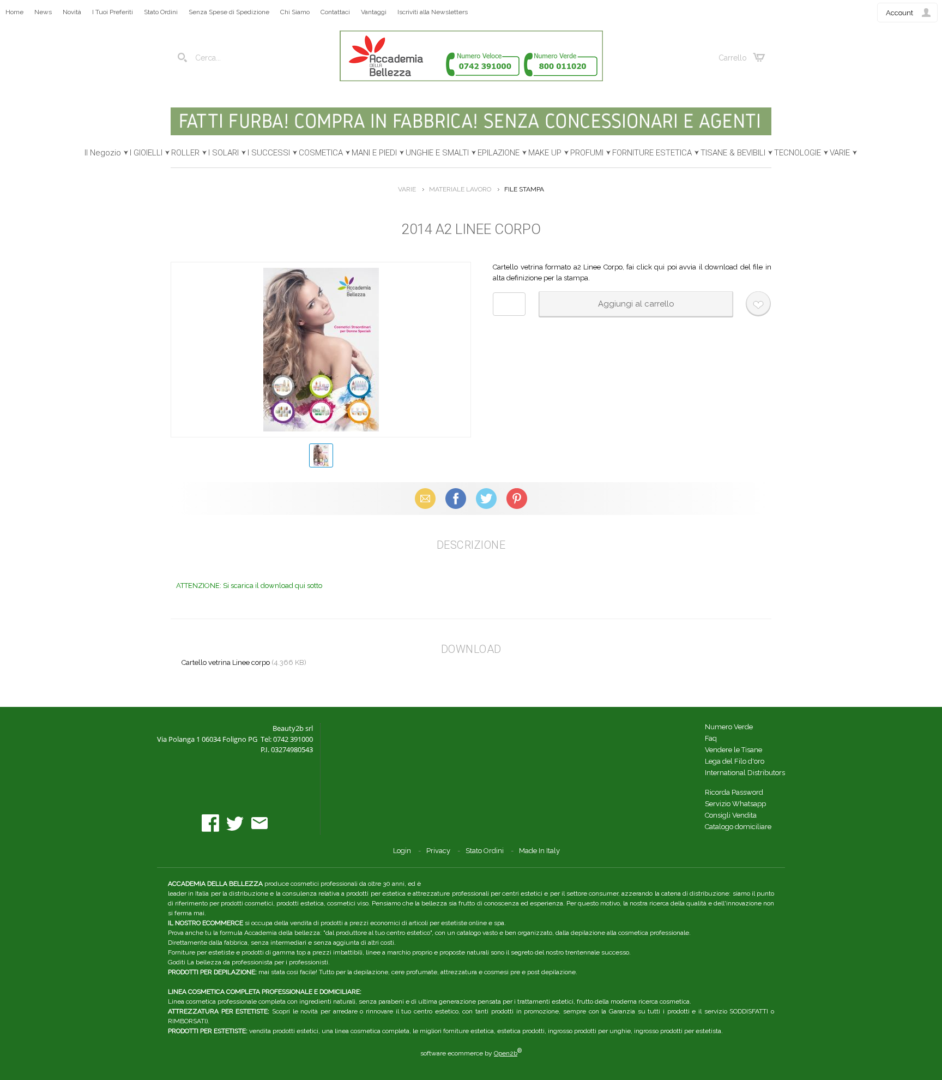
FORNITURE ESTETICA (652, 153)
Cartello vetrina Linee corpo (226, 662)
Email (425, 498)
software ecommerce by (471, 1053)
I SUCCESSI (268, 153)
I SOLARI (223, 153)
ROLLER (185, 153)
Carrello (732, 57)
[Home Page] (471, 79)
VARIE (840, 153)
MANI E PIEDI (374, 153)
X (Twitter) (486, 498)
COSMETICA (321, 153)
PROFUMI (586, 153)
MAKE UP (544, 153)
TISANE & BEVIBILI (733, 153)
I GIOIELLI (146, 153)
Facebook (456, 498)
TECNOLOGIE (797, 153)
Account (899, 13)
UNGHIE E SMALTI (437, 153)
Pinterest (517, 498)
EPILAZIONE (499, 153)
